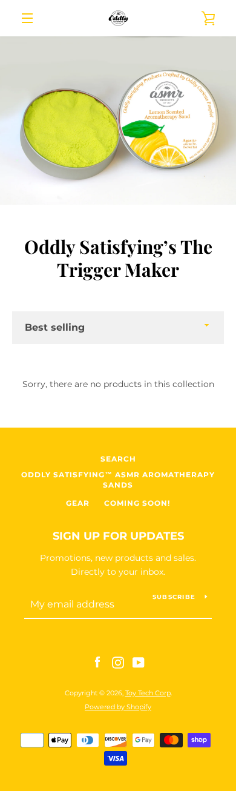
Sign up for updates (118, 536)
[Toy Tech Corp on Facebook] (97, 662)
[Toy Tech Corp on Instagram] (118, 662)
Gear (78, 503)
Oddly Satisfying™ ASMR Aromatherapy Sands (118, 479)
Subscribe (173, 597)
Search (118, 458)
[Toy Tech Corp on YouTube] (139, 662)
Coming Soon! (137, 503)
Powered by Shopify (118, 707)
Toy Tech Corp (148, 693)
